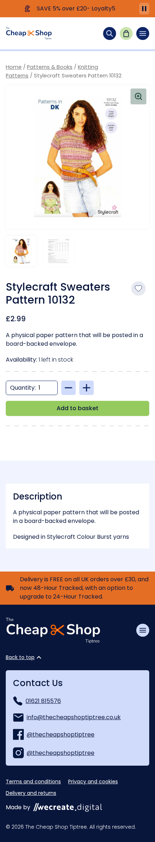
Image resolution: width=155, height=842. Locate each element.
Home (14, 67)
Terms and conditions (33, 781)
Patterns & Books (49, 67)
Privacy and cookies (93, 781)
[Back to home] (29, 33)
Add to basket (77, 408)
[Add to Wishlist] (138, 288)
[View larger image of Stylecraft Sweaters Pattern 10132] (77, 157)
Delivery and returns (31, 793)
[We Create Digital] (67, 807)
